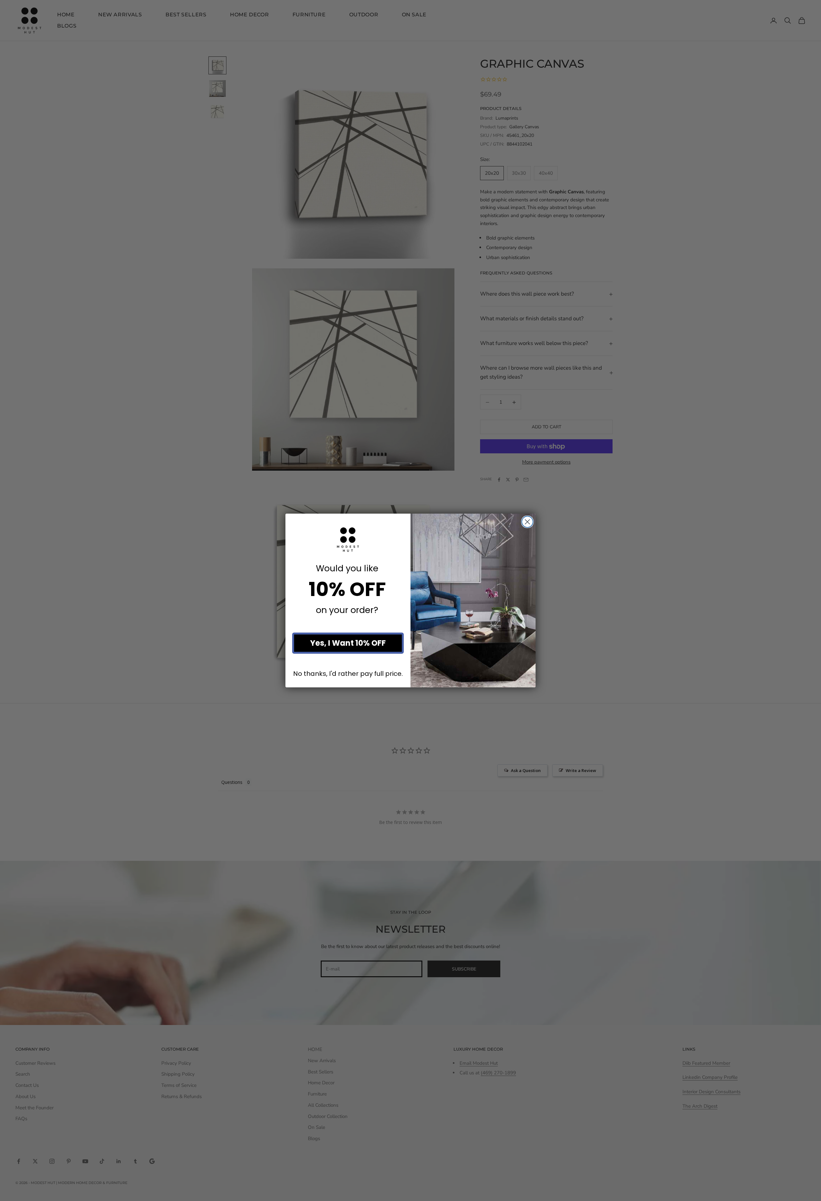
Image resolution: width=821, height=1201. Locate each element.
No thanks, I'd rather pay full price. (348, 674)
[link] (348, 539)
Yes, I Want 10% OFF (348, 643)
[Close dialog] (527, 521)
